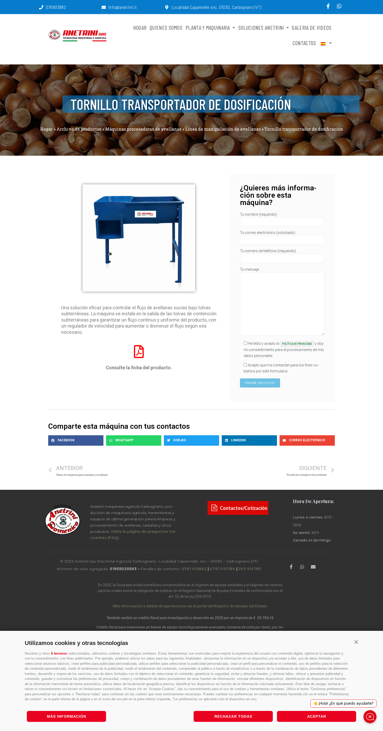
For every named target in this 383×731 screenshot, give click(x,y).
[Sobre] (313, 566)
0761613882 (56, 7)
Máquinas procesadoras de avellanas (143, 129)
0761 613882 (194, 568)
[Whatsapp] (339, 6)
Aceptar (316, 716)
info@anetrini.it (122, 7)
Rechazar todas (233, 716)
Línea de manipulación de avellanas (223, 129)
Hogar (46, 129)
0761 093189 (222, 568)
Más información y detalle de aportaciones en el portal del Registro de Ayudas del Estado (190, 606)
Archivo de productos (79, 129)
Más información (66, 716)
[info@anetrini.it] (104, 7)
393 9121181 (249, 568)
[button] (356, 642)
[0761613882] (41, 7)
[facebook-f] (328, 6)
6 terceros (59, 653)
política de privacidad (297, 343)
